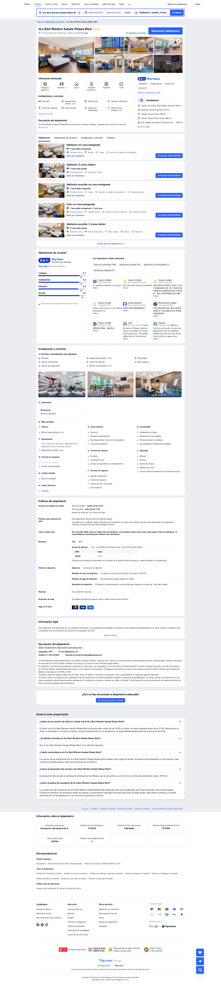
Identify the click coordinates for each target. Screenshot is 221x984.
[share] (200, 961)
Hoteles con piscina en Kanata (76, 873)
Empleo (71, 918)
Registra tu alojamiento (108, 922)
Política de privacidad (76, 926)
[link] (177, 4)
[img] (66, 55)
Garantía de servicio (44, 913)
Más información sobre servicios (48, 918)
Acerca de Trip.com (75, 909)
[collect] (200, 952)
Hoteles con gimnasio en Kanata (73, 879)
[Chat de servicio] (200, 970)
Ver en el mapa (144, 127)
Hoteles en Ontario (124, 809)
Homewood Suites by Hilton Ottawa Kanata (65, 864)
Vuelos (27, 4)
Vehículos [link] (75, 4)
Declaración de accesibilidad (78, 930)
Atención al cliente (43, 909)
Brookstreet (41, 864)
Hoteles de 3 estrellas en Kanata (49, 873)
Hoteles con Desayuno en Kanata (164, 873)
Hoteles (37, 4)
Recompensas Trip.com (108, 913)
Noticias (71, 913)
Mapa (121, 4)
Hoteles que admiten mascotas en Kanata (106, 873)
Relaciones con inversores (109, 909)
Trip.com (85, 809)
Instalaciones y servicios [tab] (92, 138)
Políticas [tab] (111, 138)
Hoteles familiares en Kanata (47, 879)
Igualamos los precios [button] (137, 33)
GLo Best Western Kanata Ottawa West (65, 29)
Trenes (64, 4)
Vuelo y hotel (51, 4)
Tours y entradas (91, 4)
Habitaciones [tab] (44, 138)
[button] (129, 4)
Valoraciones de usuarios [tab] (65, 138)
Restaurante (142, 358)
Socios (101, 918)
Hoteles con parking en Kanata (100, 879)
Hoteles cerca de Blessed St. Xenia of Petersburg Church (58, 888)
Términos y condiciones (77, 922)
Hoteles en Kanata (142, 809)
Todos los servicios (45, 114)
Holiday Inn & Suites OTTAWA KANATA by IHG (102, 864)
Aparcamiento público (98, 358)
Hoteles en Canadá (107, 809)
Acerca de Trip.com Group (78, 935)
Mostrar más (43, 127)
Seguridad (103, 926)
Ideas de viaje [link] (109, 4)
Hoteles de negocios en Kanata (137, 873)
